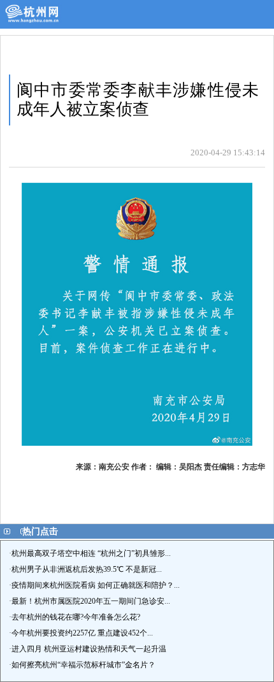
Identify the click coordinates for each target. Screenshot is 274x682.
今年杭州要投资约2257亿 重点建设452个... (82, 633)
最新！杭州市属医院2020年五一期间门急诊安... (90, 601)
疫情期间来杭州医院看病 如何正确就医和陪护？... (95, 585)
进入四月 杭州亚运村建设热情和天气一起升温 (88, 648)
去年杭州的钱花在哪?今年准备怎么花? (75, 617)
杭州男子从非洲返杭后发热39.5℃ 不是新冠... (86, 569)
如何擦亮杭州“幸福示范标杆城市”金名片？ (83, 664)
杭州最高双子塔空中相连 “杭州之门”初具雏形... (91, 553)
